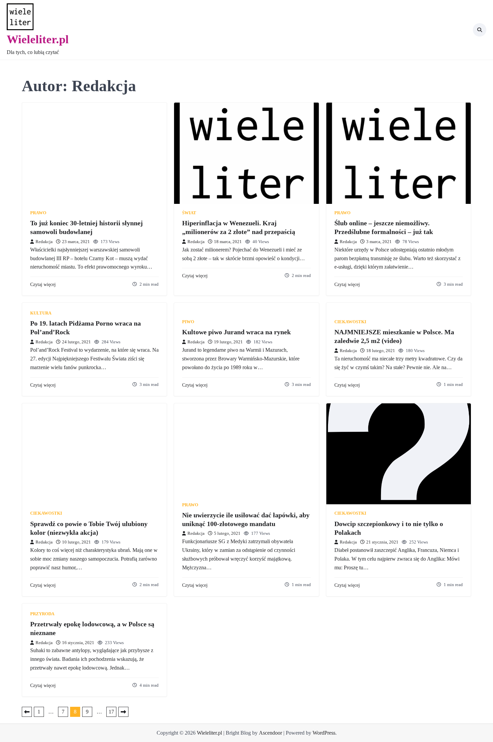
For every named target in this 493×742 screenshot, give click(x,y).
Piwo (188, 322)
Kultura (40, 313)
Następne (123, 712)
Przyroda (42, 614)
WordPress (324, 733)
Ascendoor (270, 733)
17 (111, 712)
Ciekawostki (350, 322)
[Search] (479, 30)
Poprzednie (27, 712)
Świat (189, 213)
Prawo (38, 213)
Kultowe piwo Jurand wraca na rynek (236, 332)
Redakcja (44, 241)
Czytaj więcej (43, 284)
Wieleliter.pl (38, 39)
